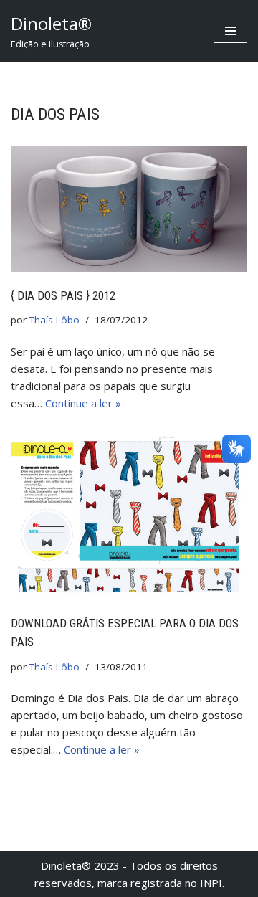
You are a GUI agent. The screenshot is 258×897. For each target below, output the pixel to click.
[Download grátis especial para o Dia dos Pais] (129, 516)
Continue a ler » (83, 403)
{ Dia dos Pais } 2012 (63, 296)
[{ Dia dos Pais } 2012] (129, 209)
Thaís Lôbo (54, 319)
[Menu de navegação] (230, 31)
